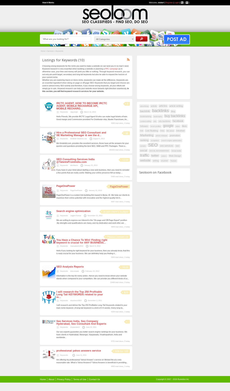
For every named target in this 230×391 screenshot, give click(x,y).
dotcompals (74, 271)
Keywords (64, 112)
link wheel (170, 131)
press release (161, 136)
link (141, 131)
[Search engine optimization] (49, 220)
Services (50, 51)
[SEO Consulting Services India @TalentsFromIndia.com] (49, 170)
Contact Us (94, 379)
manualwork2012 (76, 246)
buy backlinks (175, 116)
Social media (176, 151)
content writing (145, 121)
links (162, 131)
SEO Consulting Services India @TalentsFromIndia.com (75, 160)
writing (156, 161)
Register (169, 3)
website (145, 160)
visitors (164, 156)
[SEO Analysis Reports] (49, 278)
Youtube (173, 161)
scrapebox (155, 140)
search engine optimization (171, 140)
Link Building (152, 131)
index (178, 126)
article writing (176, 106)
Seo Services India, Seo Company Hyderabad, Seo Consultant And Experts (81, 322)
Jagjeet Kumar (75, 215)
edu (154, 121)
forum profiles (156, 126)
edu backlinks (164, 121)
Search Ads (142, 39)
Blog (173, 111)
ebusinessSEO (76, 300)
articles (163, 106)
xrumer (164, 160)
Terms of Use (79, 379)
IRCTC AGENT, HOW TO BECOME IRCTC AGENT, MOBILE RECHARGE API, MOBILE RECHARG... (81, 106)
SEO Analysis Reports (70, 266)
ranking (144, 140)
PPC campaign (111, 69)
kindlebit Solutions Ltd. (78, 139)
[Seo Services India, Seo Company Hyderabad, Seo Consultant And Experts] (49, 323)
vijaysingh (74, 112)
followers (144, 126)
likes (184, 126)
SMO (177, 146)
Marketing (146, 135)
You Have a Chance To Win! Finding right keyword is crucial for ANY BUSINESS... (81, 241)
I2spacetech (75, 327)
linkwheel (180, 131)
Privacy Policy (64, 379)
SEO (153, 145)
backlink (145, 111)
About (51, 379)
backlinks (160, 111)
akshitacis (74, 165)
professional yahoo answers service (78, 350)
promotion (175, 135)
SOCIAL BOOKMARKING (159, 151)
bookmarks (158, 116)
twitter (155, 155)
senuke (143, 146)
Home (43, 51)
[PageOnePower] (49, 197)
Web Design (175, 156)
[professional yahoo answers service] (49, 359)
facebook (178, 121)
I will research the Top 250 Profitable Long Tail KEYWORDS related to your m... (79, 294)
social (143, 150)
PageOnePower (119, 186)
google (168, 126)
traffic (144, 155)
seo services (166, 146)
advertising (144, 106)
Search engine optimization (73, 211)
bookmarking (145, 116)
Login (176, 3)
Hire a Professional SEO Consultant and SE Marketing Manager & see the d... (81, 134)
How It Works (48, 3)
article (154, 106)
